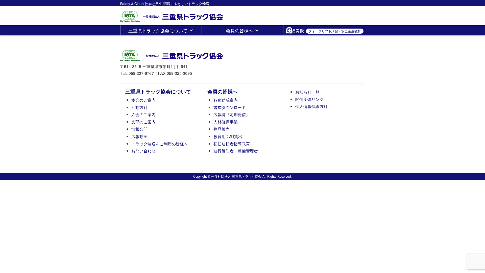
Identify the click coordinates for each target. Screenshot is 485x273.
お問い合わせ (143, 151)
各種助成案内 (225, 100)
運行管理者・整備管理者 (235, 151)
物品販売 (221, 129)
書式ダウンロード (229, 107)
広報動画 (139, 136)
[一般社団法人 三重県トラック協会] (172, 15)
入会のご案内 (143, 114)
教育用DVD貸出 (227, 136)
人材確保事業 (225, 122)
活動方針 (139, 107)
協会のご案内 (143, 100)
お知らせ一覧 (307, 92)
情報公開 (139, 129)
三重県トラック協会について (157, 30)
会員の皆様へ (239, 30)
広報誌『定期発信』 (231, 114)
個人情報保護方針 (311, 106)
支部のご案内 (143, 122)
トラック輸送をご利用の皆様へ (159, 144)
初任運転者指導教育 (231, 144)
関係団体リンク (309, 99)
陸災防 (326, 30)
